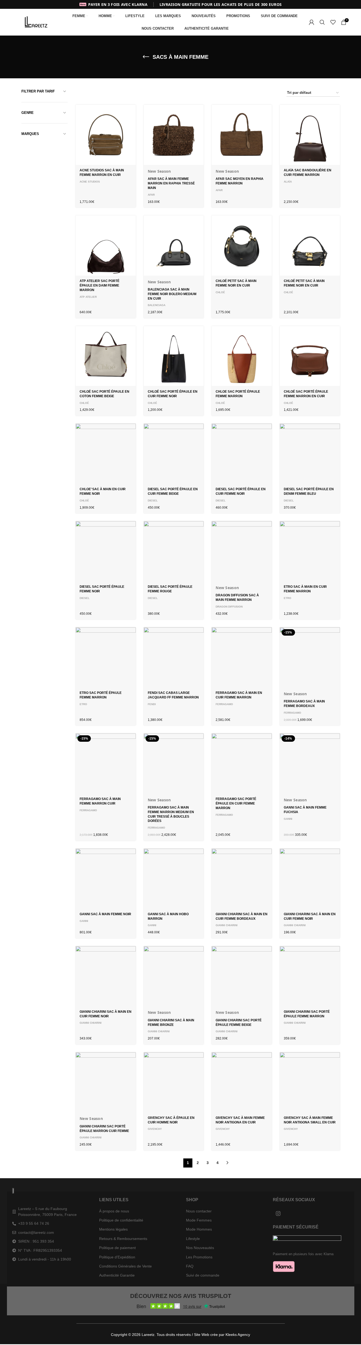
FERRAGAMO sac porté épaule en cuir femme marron (236, 803)
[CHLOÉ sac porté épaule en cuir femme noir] (174, 356)
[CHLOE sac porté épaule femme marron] (242, 356)
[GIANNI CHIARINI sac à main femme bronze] (174, 976)
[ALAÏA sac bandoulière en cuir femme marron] (310, 135)
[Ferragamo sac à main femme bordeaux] (310, 657)
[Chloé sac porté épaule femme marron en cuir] (310, 356)
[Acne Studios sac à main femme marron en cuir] (106, 135)
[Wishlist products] (333, 22)
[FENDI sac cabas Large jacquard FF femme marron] (174, 657)
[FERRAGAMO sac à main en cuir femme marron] (242, 657)
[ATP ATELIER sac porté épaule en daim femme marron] (106, 245)
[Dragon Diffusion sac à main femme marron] (242, 551)
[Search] (322, 22)
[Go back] (146, 57)
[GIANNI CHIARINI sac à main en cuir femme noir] (310, 879)
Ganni (288, 818)
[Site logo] (37, 22)
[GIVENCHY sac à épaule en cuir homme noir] (174, 1082)
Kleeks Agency (238, 1334)
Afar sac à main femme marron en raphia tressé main (171, 183)
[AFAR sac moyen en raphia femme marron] (242, 135)
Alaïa (288, 181)
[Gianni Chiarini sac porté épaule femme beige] (242, 976)
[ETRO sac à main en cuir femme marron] (310, 551)
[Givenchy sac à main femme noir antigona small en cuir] (310, 1082)
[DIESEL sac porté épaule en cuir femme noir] (242, 454)
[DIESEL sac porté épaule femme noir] (106, 551)
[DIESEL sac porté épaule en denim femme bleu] (310, 454)
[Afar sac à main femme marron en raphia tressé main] (174, 135)
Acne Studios (90, 181)
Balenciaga (156, 305)
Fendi (152, 704)
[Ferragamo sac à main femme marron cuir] (106, 763)
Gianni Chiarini (227, 925)
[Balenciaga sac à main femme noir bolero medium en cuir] (174, 245)
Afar (151, 194)
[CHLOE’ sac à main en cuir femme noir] (106, 454)
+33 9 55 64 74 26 (33, 1223)
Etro (287, 598)
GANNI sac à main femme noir (105, 914)
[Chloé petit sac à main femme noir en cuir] (242, 245)
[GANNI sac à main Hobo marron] (174, 879)
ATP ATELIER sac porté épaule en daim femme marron (99, 285)
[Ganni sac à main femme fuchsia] (310, 763)
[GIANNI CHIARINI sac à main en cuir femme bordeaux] (242, 879)
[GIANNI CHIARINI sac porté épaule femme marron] (310, 976)
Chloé (220, 292)
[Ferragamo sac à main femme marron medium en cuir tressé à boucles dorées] (174, 763)
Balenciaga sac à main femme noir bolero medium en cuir (172, 294)
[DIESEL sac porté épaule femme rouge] (174, 551)
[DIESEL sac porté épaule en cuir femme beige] (174, 454)
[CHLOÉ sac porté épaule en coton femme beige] (106, 356)
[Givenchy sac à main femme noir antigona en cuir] (242, 1082)
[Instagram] (278, 1213)
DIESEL (153, 500)
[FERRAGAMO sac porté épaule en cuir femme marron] (242, 763)
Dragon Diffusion (229, 606)
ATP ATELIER (88, 296)
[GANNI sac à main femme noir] (106, 879)
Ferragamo (224, 704)
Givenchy (155, 1128)
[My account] (311, 22)
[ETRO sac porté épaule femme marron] (106, 657)
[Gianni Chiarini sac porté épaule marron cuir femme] (106, 1082)
